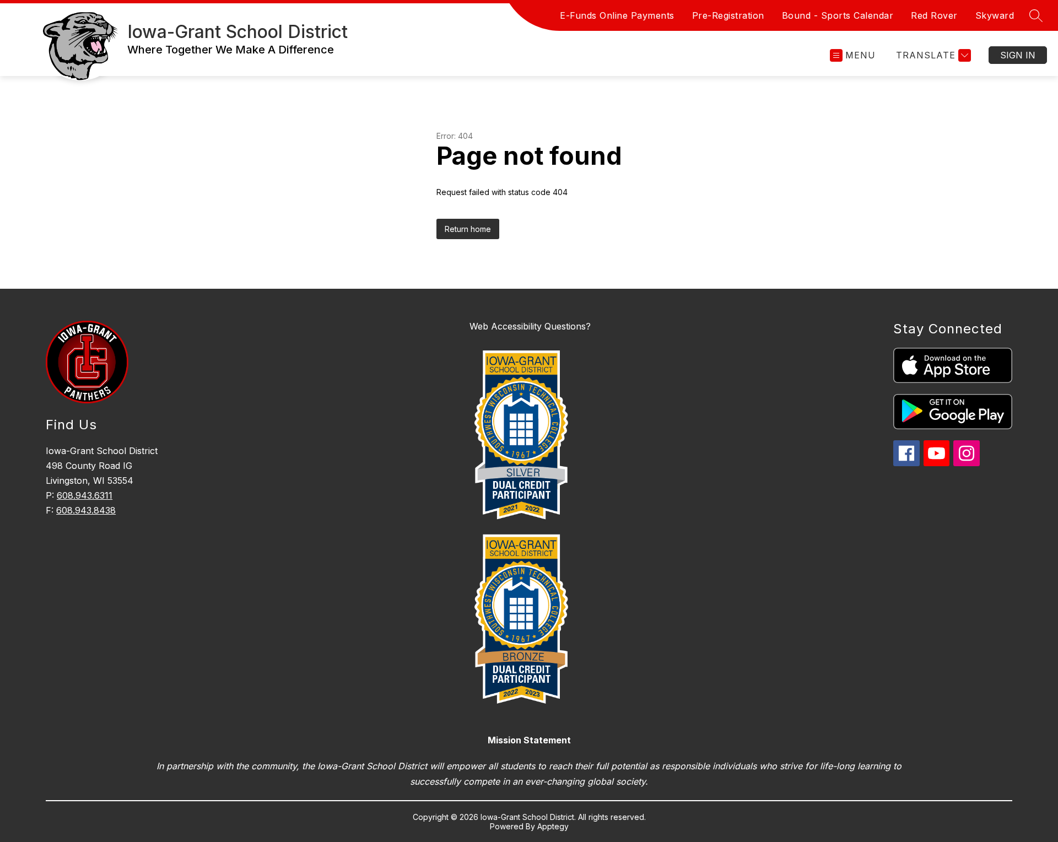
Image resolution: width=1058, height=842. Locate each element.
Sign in (1017, 55)
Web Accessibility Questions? (530, 326)
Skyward (994, 15)
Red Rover (934, 15)
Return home (468, 229)
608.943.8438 (86, 510)
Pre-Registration (728, 15)
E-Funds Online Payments (617, 15)
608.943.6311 (84, 495)
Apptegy (553, 826)
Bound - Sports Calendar (838, 15)
